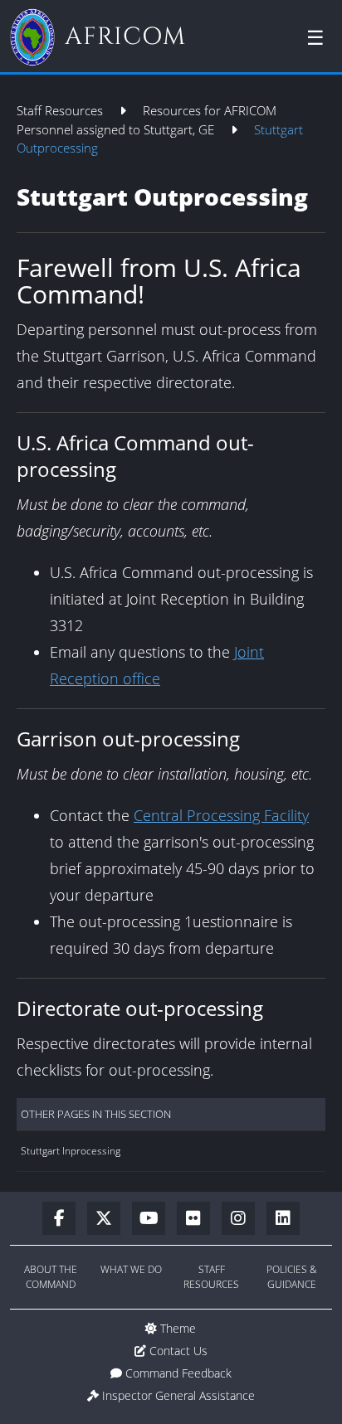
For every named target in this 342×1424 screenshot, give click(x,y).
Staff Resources (61, 110)
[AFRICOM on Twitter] (109, 1219)
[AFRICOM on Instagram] (244, 1219)
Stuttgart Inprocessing (70, 1151)
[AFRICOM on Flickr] (199, 1219)
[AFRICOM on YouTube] (154, 1219)
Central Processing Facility (221, 815)
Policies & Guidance (291, 1276)
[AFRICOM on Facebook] (64, 1219)
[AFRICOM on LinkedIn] (283, 1219)
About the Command (50, 1276)
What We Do (131, 1269)
